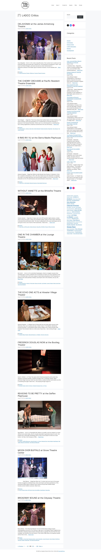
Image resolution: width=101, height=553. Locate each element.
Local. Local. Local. (71, 161)
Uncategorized (70, 50)
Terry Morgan (55, 128)
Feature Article (70, 44)
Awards (70, 5)
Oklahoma (32, 73)
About (57, 5)
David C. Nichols (29, 385)
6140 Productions (22, 283)
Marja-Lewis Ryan (56, 283)
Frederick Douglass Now (37, 385)
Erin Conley (78, 207)
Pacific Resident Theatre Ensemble (41, 128)
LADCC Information (71, 46)
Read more (56, 124)
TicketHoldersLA (78, 232)
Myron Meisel (50, 441)
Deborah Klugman (33, 183)
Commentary (70, 42)
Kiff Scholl (30, 490)
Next (41, 546)
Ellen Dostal (73, 207)
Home (52, 5)
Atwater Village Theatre (23, 334)
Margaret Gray (44, 441)
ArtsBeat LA (21, 539)
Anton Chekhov (22, 128)
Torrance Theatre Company (39, 73)
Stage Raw (50, 128)
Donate (80, 5)
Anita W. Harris (69, 197)
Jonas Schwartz (33, 441)
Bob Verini (32, 128)
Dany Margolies (71, 202)
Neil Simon (57, 539)
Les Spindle (44, 283)
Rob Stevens (79, 224)
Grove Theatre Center (23, 490)
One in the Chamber (22, 284)
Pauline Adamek (33, 226)
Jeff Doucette (26, 226)
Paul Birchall (76, 223)
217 (28, 546)
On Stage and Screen (71, 221)
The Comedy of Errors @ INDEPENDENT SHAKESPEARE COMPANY (74, 99)
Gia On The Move (70, 210)
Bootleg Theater (22, 385)
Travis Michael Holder (77, 233)
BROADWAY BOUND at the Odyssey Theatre (39, 498)
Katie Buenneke (69, 213)
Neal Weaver (55, 441)
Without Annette (51, 226)
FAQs (76, 5)
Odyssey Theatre (21, 540)
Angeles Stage (76, 195)
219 (33, 546)
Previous (20, 546)
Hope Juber (21, 226)
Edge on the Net (38, 283)
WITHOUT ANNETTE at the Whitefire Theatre (39, 191)
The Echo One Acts (44, 334)
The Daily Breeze (77, 230)
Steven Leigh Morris (70, 229)
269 (37, 546)
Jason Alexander (39, 539)
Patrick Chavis (70, 223)
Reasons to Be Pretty (25, 442)
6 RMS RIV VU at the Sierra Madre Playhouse (39, 137)
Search (68, 14)
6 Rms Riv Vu (21, 183)
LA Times (45, 385)
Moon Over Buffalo (36, 490)
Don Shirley (69, 207)
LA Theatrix (69, 215)
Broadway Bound (32, 539)
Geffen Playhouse (26, 441)
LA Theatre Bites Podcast (76, 213)
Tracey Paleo (69, 233)
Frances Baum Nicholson (70, 208)
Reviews (20, 71)
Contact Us (64, 5)
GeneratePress (61, 551)
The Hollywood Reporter (34, 442)
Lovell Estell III (69, 218)
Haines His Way (78, 210)
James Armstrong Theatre (24, 73)
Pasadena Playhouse (79, 221)
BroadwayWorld (75, 200)
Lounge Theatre (50, 283)
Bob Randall (27, 183)
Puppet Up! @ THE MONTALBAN (74, 172)
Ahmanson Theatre (70, 195)
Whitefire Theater (44, 226)
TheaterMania (70, 230)
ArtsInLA (27, 128)
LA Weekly (38, 334)
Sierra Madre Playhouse (42, 183)
